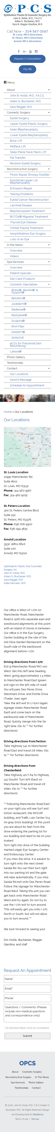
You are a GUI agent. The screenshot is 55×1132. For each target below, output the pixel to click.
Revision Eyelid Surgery (25, 163)
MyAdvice (38, 1114)
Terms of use (21, 1119)
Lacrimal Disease (21, 205)
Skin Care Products (22, 278)
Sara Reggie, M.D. (21, 106)
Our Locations (19, 374)
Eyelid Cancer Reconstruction (29, 199)
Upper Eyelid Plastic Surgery (29, 123)
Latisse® (16, 351)
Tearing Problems (21, 194)
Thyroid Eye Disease (23, 222)
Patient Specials (20, 273)
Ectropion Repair (21, 188)
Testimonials (15, 362)
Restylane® (19, 315)
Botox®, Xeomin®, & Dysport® (24, 291)
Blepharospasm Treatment (27, 211)
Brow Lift (16, 140)
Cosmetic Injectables (23, 284)
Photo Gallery (16, 357)
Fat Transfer (18, 157)
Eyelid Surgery (19, 118)
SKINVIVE (17, 337)
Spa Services (15, 261)
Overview (16, 250)
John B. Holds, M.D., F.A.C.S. (27, 95)
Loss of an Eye (19, 239)
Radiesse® (18, 309)
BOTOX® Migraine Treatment (29, 216)
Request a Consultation (27, 58)
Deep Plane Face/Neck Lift (28, 152)
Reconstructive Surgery (22, 169)
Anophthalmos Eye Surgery (28, 233)
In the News (15, 244)
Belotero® (18, 298)
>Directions (35, 34)
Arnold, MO (20, 41)
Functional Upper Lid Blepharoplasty (23, 181)
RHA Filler (17, 326)
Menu (11, 82)
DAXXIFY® (18, 332)
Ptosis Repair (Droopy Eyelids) (29, 174)
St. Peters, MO (20, 37)
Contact (12, 368)
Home (8, 411)
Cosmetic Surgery (18, 112)
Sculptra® (18, 320)
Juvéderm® (19, 303)
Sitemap (35, 1119)
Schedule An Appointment (27, 385)
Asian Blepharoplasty (24, 129)
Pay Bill (27, 69)
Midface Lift (18, 146)
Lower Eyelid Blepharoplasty (29, 135)
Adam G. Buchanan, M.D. (25, 101)
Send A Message (20, 379)
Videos (14, 256)
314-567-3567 (36, 31)
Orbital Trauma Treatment (26, 228)
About (11, 89)
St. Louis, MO (20, 34)
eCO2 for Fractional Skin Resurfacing (25, 344)
